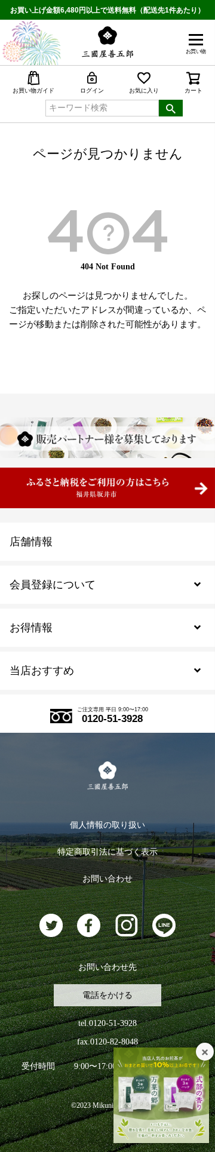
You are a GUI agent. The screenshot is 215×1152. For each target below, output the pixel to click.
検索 (171, 108)
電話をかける (107, 995)
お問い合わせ (107, 878)
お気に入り (144, 90)
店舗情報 (31, 542)
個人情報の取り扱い (107, 825)
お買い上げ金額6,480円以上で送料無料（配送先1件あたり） (107, 10)
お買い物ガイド (33, 90)
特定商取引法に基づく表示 (107, 851)
